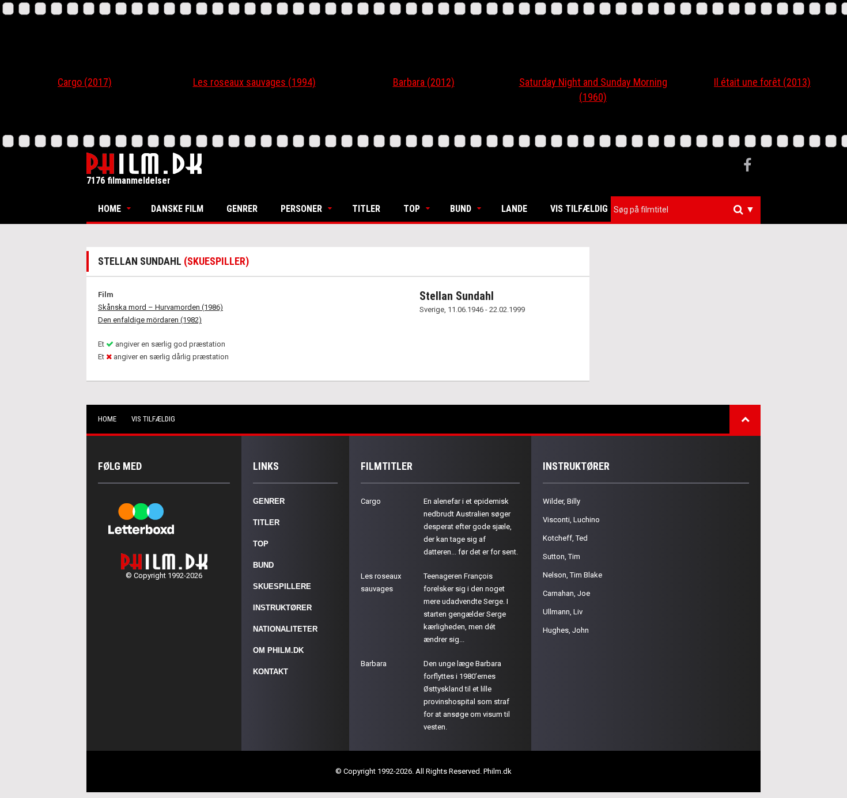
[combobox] (686, 209)
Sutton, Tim (561, 556)
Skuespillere (282, 586)
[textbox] (688, 209)
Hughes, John (566, 630)
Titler (366, 208)
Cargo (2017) (85, 82)
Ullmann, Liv (563, 611)
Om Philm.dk (278, 650)
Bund (460, 208)
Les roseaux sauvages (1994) (254, 82)
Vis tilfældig (579, 208)
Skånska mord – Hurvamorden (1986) (160, 307)
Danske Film (177, 208)
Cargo (371, 501)
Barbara (374, 663)
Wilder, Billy (561, 501)
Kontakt (270, 671)
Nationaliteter (285, 629)
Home (109, 208)
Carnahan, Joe (566, 593)
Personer (301, 208)
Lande (514, 208)
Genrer (242, 208)
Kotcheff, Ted (565, 538)
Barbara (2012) (424, 82)
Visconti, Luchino (571, 519)
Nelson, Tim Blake (572, 575)
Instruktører (282, 607)
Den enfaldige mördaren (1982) (150, 320)
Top (411, 208)
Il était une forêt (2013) (762, 82)
